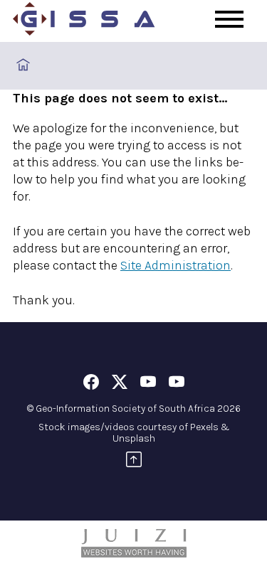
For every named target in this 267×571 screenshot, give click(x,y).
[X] (119, 384)
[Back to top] (134, 462)
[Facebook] (91, 384)
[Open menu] (229, 19)
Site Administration (175, 265)
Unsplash (133, 438)
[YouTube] (148, 384)
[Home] (84, 21)
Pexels (204, 427)
